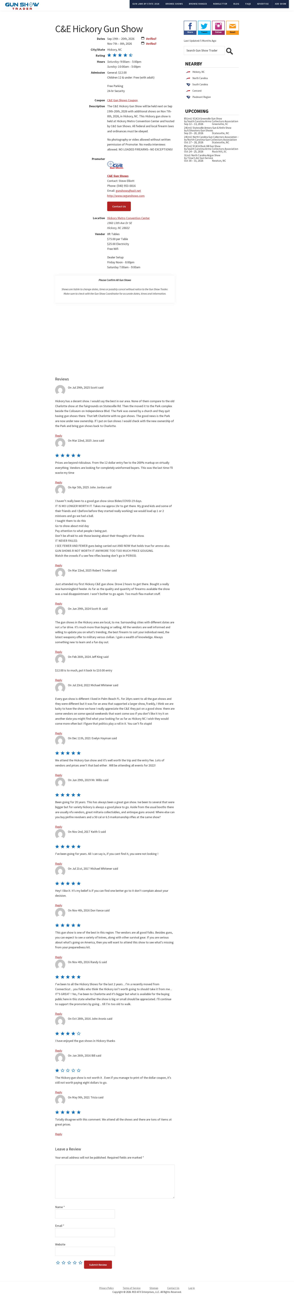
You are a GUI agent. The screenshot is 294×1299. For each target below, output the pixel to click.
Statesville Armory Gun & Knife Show (212, 127)
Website (60, 1244)
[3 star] (70, 1262)
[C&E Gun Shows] (115, 159)
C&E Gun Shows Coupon (122, 100)
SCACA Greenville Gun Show (207, 118)
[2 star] (64, 1262)
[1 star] (59, 1262)
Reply (58, 436)
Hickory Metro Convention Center (128, 218)
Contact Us (119, 206)
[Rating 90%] (120, 55)
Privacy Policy (106, 1288)
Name (60, 1207)
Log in (191, 1288)
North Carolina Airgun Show (205, 155)
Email (59, 1226)
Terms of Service (132, 1288)
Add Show (280, 3)
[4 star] (75, 1262)
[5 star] (81, 1262)
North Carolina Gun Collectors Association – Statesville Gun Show (227, 137)
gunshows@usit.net (128, 191)
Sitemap (154, 1288)
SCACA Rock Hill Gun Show (206, 146)
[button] (142, 39)
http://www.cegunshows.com (126, 196)
